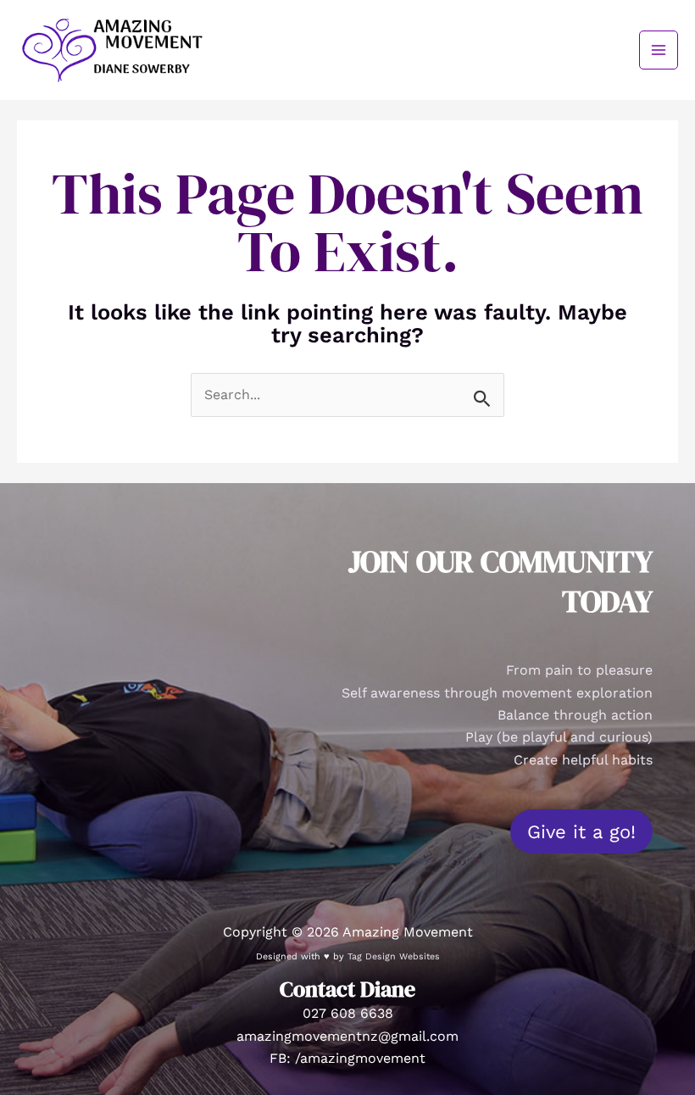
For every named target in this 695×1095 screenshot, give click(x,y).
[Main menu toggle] (658, 50)
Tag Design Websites (394, 956)
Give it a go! (581, 831)
